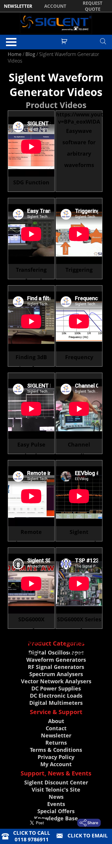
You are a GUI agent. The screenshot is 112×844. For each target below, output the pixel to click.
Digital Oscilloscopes (56, 652)
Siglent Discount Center (56, 782)
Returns (56, 742)
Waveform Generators (56, 659)
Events (56, 803)
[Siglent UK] (56, 23)
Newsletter (56, 735)
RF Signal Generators (56, 666)
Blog (30, 54)
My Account (56, 764)
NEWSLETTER (18, 6)
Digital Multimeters (56, 702)
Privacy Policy (56, 756)
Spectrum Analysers (56, 674)
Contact (56, 728)
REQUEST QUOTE (92, 6)
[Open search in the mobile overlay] (103, 41)
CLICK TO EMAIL (87, 835)
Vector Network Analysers (56, 681)
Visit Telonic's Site (56, 789)
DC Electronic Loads (56, 695)
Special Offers (56, 811)
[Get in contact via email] (90, 823)
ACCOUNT (55, 6)
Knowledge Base (56, 818)
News (56, 796)
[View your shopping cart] (65, 40)
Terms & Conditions (56, 749)
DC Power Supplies (56, 688)
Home (15, 54)
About (56, 721)
